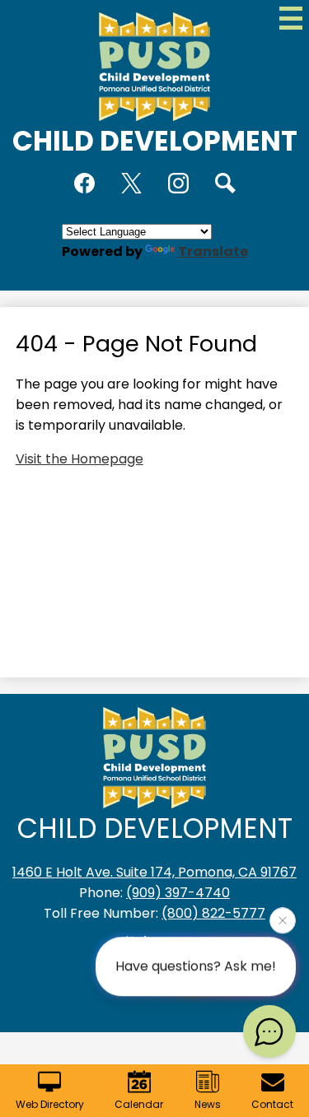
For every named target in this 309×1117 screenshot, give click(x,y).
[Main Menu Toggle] (291, 18)
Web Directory (50, 1104)
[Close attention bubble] (282, 919)
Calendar (139, 1104)
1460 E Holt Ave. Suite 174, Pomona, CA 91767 (154, 872)
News (207, 1104)
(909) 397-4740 (178, 892)
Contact (272, 1104)
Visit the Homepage (79, 458)
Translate (213, 251)
